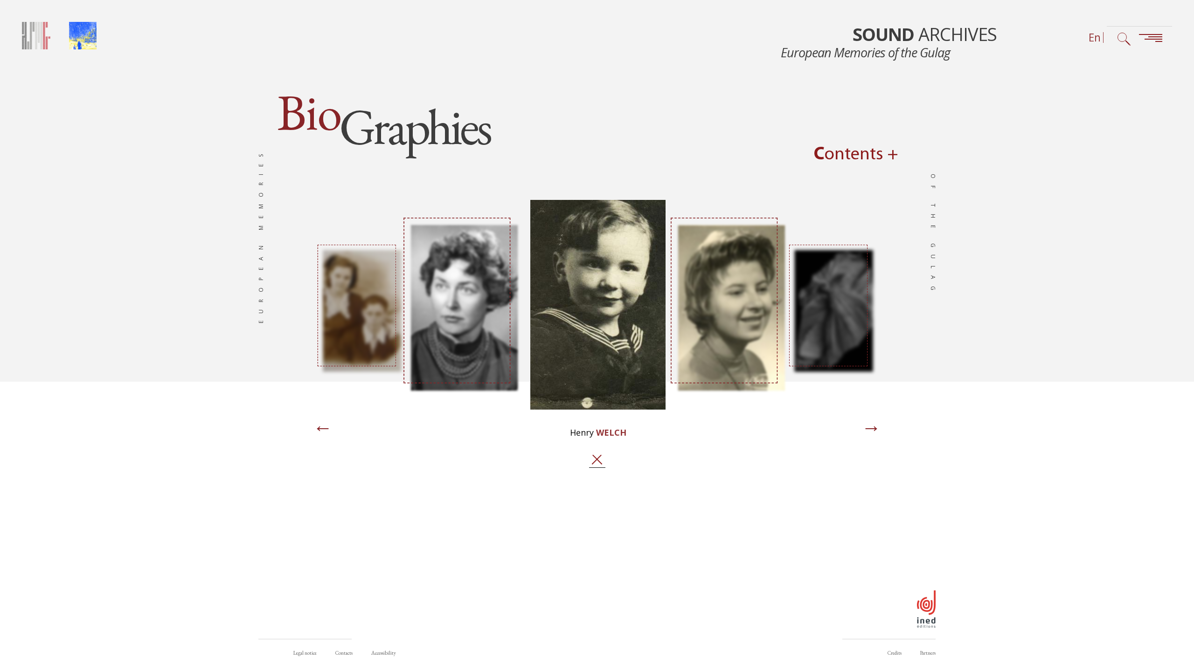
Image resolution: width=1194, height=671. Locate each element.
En (1095, 37)
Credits (895, 653)
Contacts (344, 653)
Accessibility (383, 653)
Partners (928, 653)
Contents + (856, 155)
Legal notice (305, 653)
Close (597, 459)
